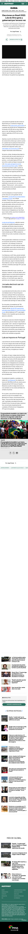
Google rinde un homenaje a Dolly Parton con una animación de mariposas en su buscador (17, 728)
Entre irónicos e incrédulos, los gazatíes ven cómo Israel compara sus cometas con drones (19, 877)
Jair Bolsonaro (5, 467)
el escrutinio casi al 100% (17, 125)
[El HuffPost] (9, 3)
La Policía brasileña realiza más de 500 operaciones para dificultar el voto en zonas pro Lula (19, 659)
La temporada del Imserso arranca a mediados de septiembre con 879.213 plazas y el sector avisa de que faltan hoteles (17, 779)
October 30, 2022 (20, 218)
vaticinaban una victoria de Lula (10, 148)
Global (14, 8)
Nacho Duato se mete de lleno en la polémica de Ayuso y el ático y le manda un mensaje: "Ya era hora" (17, 789)
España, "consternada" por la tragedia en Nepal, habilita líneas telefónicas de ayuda (17, 718)
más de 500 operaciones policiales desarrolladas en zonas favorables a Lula (13, 310)
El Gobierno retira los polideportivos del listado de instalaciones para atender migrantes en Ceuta (16, 749)
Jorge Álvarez (15, 31)
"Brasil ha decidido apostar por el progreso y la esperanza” (19, 681)
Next (25, 433)
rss (2, 897)
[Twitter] (20, 31)
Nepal (11, 0)
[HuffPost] (6, 886)
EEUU (10, 10)
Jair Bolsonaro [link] (11, 380)
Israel (22, 10)
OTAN (20, 10)
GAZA (17, 10)
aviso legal (16, 893)
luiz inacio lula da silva (17, 467)
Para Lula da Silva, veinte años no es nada (18, 688)
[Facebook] (10, 453)
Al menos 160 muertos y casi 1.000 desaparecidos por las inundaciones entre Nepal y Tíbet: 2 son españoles (19, 865)
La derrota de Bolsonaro (8, 222)
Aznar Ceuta (16, 0)
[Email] (17, 453)
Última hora (22, 3)
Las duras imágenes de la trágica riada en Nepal (19, 853)
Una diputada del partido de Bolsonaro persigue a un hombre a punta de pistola (19, 666)
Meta (8, 0)
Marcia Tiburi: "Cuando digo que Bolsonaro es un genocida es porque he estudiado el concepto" (19, 674)
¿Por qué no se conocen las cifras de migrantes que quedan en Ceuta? (17, 770)
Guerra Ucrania (5, 10)
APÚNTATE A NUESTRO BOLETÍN (14, 704)
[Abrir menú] (2, 3)
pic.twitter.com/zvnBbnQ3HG (17, 217)
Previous (2, 433)
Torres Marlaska (23, 0)
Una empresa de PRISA (14, 927)
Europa (13, 10)
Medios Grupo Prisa (14, 930)
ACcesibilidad (17, 897)
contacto (4, 893)
